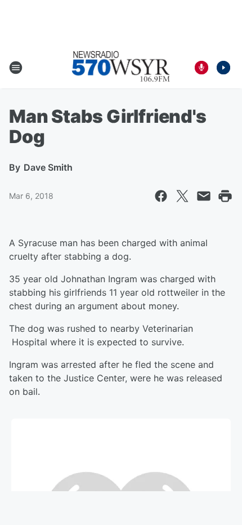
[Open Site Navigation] (16, 67)
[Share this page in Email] (204, 196)
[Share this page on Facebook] (161, 196)
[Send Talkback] (201, 67)
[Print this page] (225, 196)
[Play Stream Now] (223, 67)
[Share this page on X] (182, 196)
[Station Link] (121, 68)
